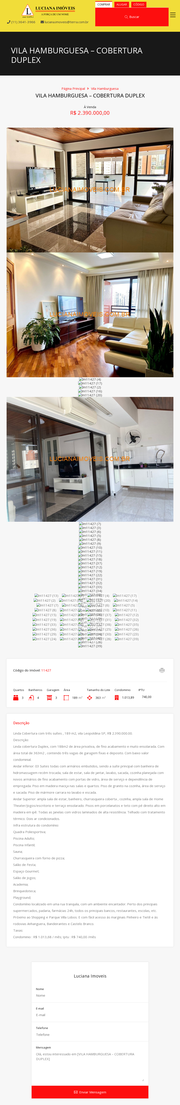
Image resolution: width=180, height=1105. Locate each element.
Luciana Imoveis (90, 976)
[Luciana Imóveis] (48, 16)
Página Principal (73, 88)
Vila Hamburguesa (105, 88)
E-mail (40, 1008)
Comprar (103, 4)
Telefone (42, 1028)
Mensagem (43, 1047)
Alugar (122, 4)
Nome (40, 989)
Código (138, 4)
